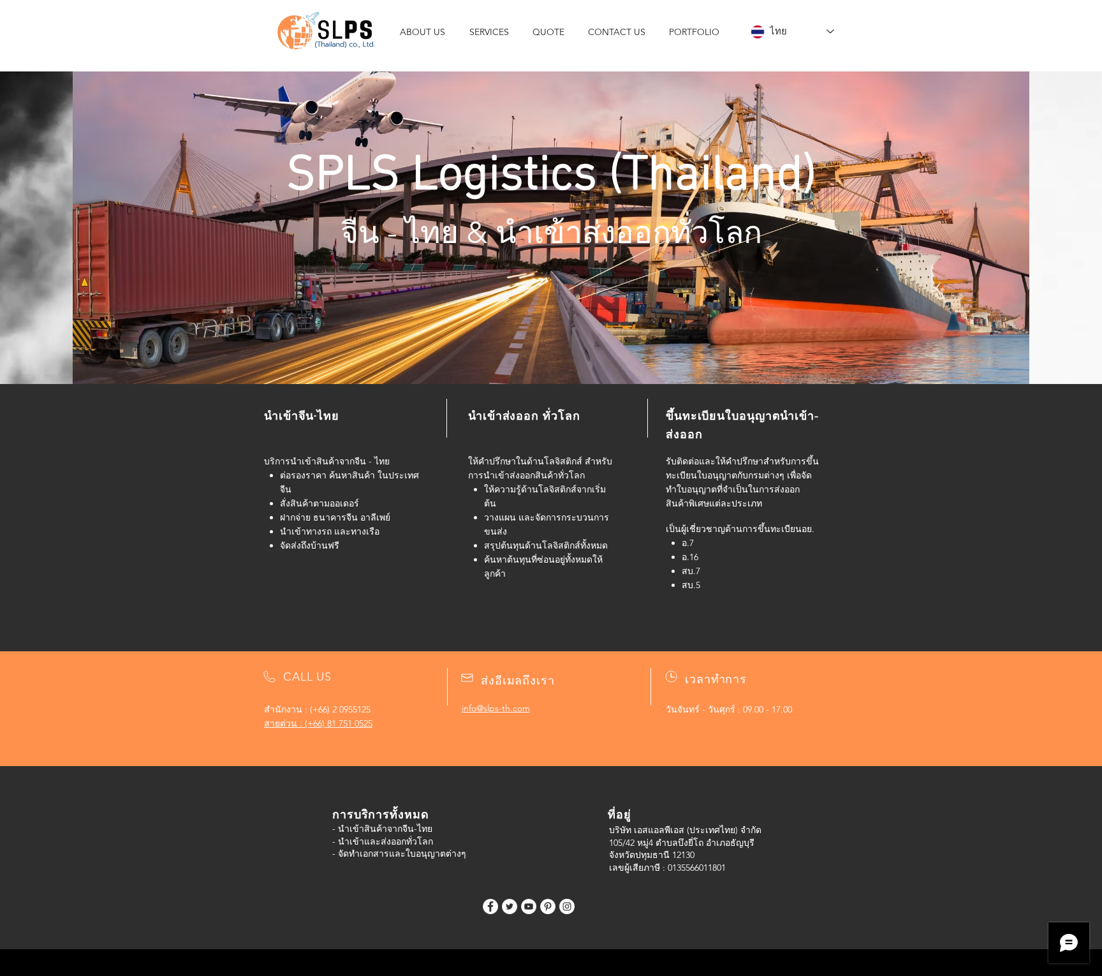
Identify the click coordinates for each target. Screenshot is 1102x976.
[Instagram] (567, 906)
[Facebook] (490, 906)
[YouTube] (528, 906)
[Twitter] (509, 906)
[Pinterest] (547, 906)
